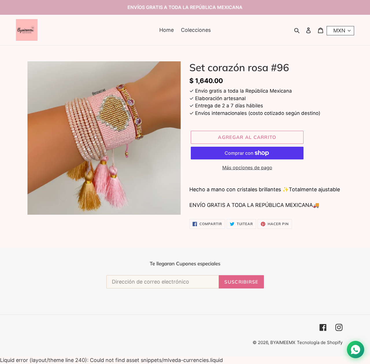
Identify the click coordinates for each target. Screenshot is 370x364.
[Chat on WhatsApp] (355, 349)
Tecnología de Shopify (320, 342)
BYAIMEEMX (282, 342)
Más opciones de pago (247, 167)
